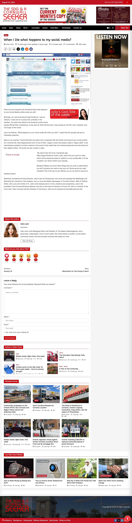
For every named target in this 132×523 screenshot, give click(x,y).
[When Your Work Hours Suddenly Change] (113, 468)
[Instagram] (122, 520)
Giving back (27, 520)
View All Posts (27, 241)
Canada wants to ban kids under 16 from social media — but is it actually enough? (9, 368)
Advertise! (54, 28)
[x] (118, 520)
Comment (8, 288)
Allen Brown (40, 485)
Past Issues (53, 520)
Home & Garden (41, 475)
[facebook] (115, 520)
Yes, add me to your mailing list (17, 332)
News (11, 28)
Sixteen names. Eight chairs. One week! (9, 356)
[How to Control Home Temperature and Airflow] (50, 468)
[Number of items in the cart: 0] (127, 2)
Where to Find (65, 520)
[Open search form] (113, 27)
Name (6, 317)
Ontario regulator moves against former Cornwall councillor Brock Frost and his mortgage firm (45, 442)
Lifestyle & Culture (11, 475)
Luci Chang (8, 485)
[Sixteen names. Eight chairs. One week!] (17, 428)
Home (4, 28)
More (25, 28)
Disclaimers (17, 520)
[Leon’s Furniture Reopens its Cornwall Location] (46, 394)
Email (6, 324)
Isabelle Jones (104, 485)
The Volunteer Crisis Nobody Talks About (52, 356)
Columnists (36, 28)
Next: (75, 270)
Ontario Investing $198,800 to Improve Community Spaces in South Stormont (73, 442)
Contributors (7, 520)
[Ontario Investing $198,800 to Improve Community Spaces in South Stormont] (75, 428)
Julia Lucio (10, 44)
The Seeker (8, 414)
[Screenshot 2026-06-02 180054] (113, 15)
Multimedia (66, 28)
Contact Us (77, 28)
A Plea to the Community (52, 368)
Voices (18, 28)
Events (45, 28)
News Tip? (125, 28)
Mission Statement (41, 520)
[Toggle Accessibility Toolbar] (128, 519)
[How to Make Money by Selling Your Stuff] (19, 468)
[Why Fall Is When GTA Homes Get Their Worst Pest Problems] (82, 468)
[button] (109, 28)
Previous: (8, 270)
